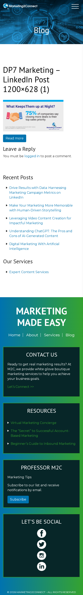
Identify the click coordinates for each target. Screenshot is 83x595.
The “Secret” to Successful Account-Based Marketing (40, 433)
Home (14, 334)
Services (52, 334)
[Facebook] (41, 533)
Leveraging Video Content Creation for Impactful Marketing (40, 220)
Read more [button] (15, 138)
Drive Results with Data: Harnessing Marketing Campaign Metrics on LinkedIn (37, 192)
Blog (70, 334)
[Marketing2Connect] (20, 6)
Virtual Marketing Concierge (33, 423)
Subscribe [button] (18, 499)
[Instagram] (41, 555)
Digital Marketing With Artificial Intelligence (34, 246)
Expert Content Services (29, 272)
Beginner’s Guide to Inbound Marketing (43, 444)
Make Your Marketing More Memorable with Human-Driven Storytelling (41, 208)
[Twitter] (41, 544)
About (32, 334)
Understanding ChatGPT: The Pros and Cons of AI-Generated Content (40, 233)
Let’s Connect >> (20, 387)
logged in (32, 156)
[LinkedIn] (41, 566)
